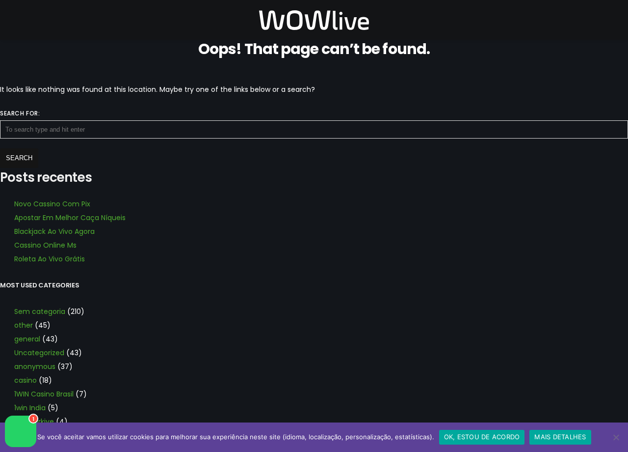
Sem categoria (39, 311)
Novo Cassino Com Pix (52, 204)
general (27, 339)
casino (25, 380)
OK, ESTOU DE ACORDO (482, 437)
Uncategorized (39, 353)
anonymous (34, 366)
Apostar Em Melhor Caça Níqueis (70, 218)
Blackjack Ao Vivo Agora (54, 231)
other (23, 325)
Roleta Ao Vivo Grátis (49, 259)
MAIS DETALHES (560, 437)
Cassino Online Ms (45, 245)
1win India (30, 408)
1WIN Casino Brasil (44, 394)
